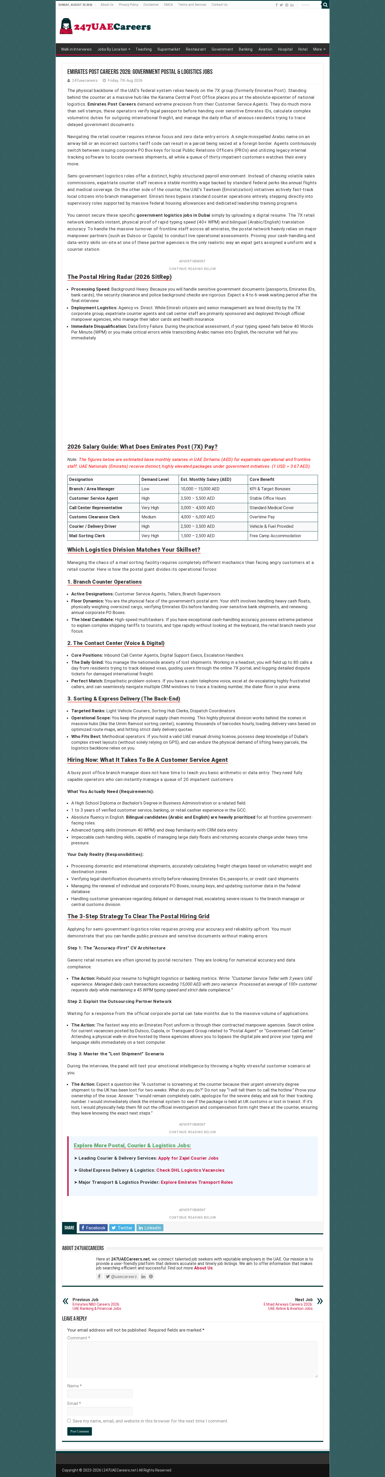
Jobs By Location (112, 49)
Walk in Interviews (76, 49)
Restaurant (196, 49)
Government (222, 49)
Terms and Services (192, 5)
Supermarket (168, 49)
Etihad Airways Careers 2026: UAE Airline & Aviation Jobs (288, 1304)
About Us (107, 5)
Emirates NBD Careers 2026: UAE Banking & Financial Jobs (97, 1304)
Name (74, 1385)
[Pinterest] (287, 5)
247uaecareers (85, 80)
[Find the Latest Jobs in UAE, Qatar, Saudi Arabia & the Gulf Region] (105, 25)
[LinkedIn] (292, 5)
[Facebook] (276, 5)
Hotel (302, 49)
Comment (78, 1337)
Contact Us (220, 5)
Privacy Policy (128, 5)
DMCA (168, 5)
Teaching (143, 49)
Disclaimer (151, 5)
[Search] (325, 5)
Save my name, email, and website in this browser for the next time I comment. (150, 1421)
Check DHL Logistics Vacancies (190, 1170)
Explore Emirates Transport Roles (197, 1182)
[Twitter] (281, 5)
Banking (245, 49)
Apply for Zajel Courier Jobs (188, 1158)
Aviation (265, 49)
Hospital (285, 49)
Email (74, 1403)
